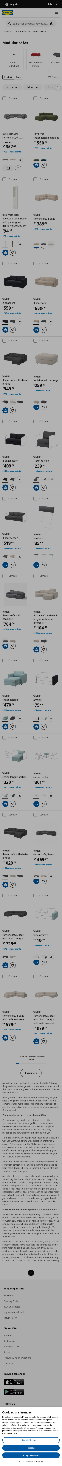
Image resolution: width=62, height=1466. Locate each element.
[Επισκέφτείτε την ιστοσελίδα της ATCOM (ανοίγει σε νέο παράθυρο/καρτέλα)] (31, 1462)
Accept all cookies (31, 1455)
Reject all (31, 1448)
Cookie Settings (29, 1440)
